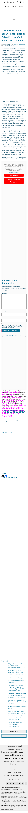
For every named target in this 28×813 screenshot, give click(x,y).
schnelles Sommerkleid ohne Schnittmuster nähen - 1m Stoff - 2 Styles (17, 701)
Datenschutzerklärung (14, 772)
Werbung (21, 6)
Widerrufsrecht (14, 779)
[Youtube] (5, 2)
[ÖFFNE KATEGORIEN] (17, 731)
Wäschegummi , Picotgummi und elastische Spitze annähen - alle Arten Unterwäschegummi (17, 713)
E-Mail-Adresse (6, 318)
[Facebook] (11, 2)
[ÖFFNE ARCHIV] (16, 736)
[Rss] (23, 2)
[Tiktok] (14, 2)
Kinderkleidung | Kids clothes (14, 749)
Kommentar (5, 293)
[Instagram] (8, 2)
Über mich (6, 6)
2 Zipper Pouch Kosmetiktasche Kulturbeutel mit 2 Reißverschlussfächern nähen (17, 665)
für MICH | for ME (18, 758)
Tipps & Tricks (21, 752)
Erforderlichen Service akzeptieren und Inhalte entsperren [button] (14, 181)
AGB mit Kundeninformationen (14, 776)
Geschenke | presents (8, 752)
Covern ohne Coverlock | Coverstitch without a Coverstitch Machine (15, 724)
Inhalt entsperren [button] (14, 175)
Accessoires (8, 755)
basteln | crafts (18, 755)
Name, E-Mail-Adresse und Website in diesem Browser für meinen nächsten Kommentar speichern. (12, 326)
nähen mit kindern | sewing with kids (14, 761)
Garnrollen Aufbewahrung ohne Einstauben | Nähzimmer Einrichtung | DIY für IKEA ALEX (17, 695)
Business (13, 764)
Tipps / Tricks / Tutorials (14, 746)
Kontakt (14, 6)
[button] (14, 19)
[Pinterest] (20, 2)
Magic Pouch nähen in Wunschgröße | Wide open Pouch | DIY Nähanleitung (15, 672)
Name (3, 312)
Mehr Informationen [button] (14, 172)
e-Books (7, 758)
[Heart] (17, 2)
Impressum (14, 769)
